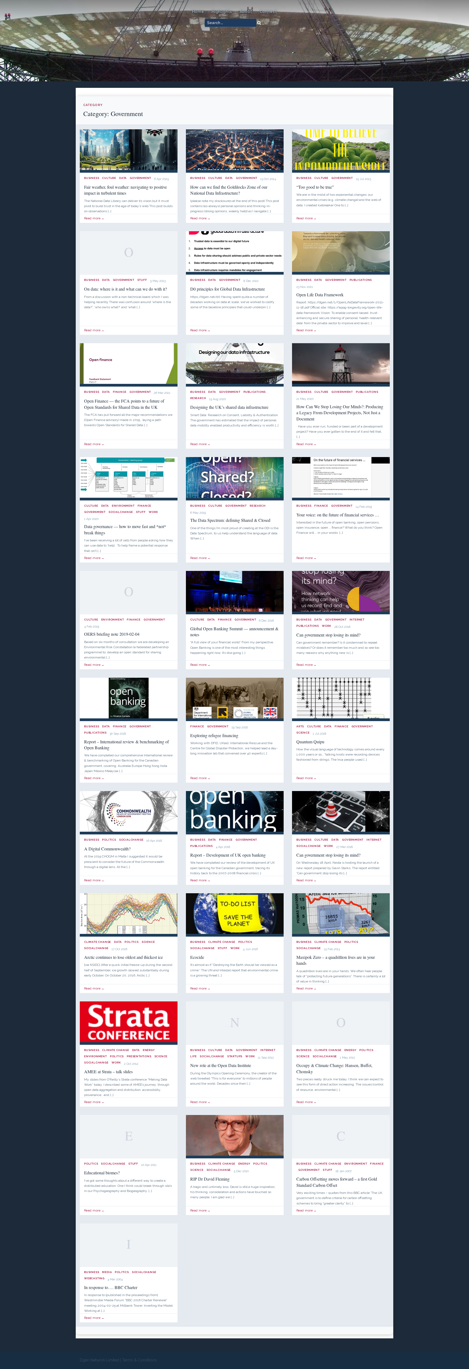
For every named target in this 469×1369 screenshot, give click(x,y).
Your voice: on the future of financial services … (337, 515)
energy (149, 1050)
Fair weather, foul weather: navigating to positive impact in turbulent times (125, 190)
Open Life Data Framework (320, 294)
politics (109, 839)
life (193, 1056)
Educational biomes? (102, 1172)
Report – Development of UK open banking (228, 855)
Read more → (94, 218)
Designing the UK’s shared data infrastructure (229, 407)
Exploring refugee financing (214, 735)
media (107, 1272)
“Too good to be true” (315, 187)
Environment (123, 505)
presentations (139, 1056)
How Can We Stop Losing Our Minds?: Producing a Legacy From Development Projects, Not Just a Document (339, 413)
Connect (268, 11)
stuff (142, 279)
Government (140, 177)
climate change (97, 941)
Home (198, 11)
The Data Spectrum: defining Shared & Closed (230, 520)
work (153, 511)
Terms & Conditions (139, 1360)
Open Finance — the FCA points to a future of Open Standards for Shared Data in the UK (124, 404)
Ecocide (197, 957)
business (91, 177)
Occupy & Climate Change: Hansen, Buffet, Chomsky (334, 1068)
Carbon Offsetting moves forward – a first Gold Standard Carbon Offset (336, 1182)
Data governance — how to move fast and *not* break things (125, 529)
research (198, 398)
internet (357, 619)
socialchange (121, 511)
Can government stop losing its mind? (328, 635)
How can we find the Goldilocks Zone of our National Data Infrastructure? (228, 190)
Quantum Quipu (310, 741)
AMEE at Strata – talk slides (108, 1071)
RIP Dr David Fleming (210, 1179)
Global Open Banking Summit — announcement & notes (234, 631)
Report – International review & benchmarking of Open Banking (126, 744)
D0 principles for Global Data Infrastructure (227, 289)
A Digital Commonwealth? (107, 848)
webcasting (94, 1278)
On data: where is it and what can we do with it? (125, 289)
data (123, 177)
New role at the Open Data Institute (220, 1065)
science (303, 732)
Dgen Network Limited (99, 1360)
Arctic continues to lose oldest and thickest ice (123, 957)
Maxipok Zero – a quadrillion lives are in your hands (335, 960)
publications (361, 279)
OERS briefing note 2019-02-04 (112, 634)
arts (300, 726)
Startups (234, 1056)
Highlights (222, 11)
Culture (109, 177)
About (246, 11)
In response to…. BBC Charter (110, 1287)
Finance (120, 391)
